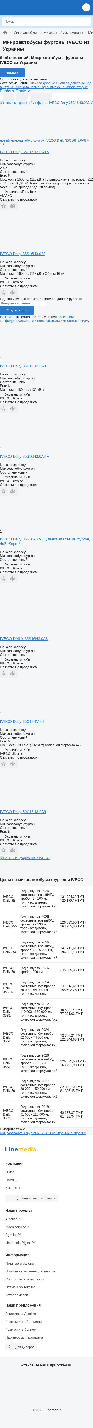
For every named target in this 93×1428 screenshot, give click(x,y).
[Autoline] (5, 32)
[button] (86, 7)
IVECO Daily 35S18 (8, 1063)
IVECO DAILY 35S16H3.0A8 (24, 639)
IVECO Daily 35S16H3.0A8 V (24, 456)
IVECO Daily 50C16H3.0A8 (23, 812)
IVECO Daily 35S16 (8, 1037)
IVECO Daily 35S (10, 924)
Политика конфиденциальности (30, 1271)
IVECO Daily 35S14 (8, 1011)
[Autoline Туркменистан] (29, 7)
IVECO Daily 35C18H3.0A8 (23, 366)
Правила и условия (20, 1263)
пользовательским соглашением (62, 321)
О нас (9, 1172)
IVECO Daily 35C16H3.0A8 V (24, 152)
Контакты (12, 1188)
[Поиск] (86, 21)
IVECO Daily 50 (9, 1089)
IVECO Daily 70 (9, 970)
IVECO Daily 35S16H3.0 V (22, 254)
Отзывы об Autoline (20, 1287)
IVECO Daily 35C (10, 950)
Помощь (11, 1180)
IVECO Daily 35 (9, 898)
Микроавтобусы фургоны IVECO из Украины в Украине (43, 1133)
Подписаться (16, 310)
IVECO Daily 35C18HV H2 (22, 721)
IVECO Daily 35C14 (8, 1114)
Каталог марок (16, 1295)
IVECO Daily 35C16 (8, 988)
